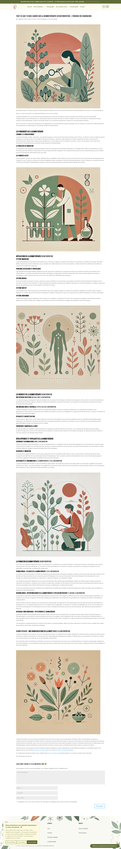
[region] (21, 834)
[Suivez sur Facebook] (103, 6)
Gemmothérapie (42, 19)
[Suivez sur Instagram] (107, 6)
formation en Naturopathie (42, 750)
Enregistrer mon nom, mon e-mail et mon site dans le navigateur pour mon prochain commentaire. (47, 802)
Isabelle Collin (22, 19)
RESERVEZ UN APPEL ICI (92, 1)
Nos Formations (38, 7)
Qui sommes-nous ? (62, 7)
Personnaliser (11, 842)
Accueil (29, 7)
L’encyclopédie (73, 7)
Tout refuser (21, 842)
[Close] (38, 824)
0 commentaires (52, 19)
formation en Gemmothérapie (64, 750)
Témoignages (50, 7)
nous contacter (52, 753)
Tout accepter (32, 842)
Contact (82, 7)
